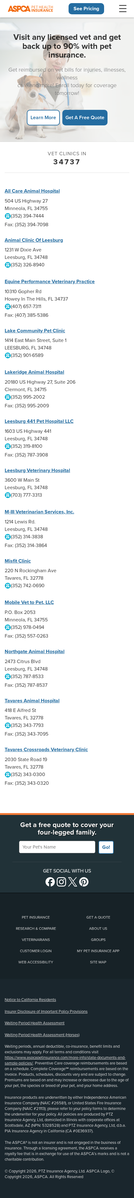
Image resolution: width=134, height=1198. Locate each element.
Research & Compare (36, 928)
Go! (106, 847)
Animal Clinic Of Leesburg (34, 240)
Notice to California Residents (30, 999)
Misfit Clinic (18, 561)
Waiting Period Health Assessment (35, 1023)
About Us (98, 928)
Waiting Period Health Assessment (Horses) (42, 1034)
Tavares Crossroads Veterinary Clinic (46, 749)
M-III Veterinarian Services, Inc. (39, 512)
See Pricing (86, 9)
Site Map (98, 962)
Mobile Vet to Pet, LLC (29, 602)
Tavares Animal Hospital (32, 701)
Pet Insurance (36, 917)
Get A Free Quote (84, 117)
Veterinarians (36, 940)
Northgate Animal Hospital (35, 651)
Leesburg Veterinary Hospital (37, 470)
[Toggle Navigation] (123, 8)
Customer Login (36, 951)
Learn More (43, 117)
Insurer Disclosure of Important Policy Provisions (46, 1011)
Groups (98, 940)
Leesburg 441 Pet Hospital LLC (39, 421)
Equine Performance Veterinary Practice (50, 281)
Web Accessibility (35, 962)
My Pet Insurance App (98, 951)
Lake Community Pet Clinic (35, 331)
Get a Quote (98, 917)
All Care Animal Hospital (32, 191)
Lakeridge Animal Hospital (34, 372)
